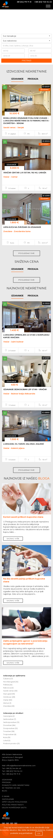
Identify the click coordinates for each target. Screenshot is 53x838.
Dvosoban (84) (9, 725)
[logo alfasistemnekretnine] (5, 4)
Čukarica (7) (8, 679)
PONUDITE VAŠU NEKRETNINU (15, 785)
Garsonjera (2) (9, 716)
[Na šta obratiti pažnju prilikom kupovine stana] (26, 563)
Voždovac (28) (9, 697)
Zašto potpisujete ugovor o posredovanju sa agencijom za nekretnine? (25, 642)
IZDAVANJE (7, 780)
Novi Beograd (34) (10, 682)
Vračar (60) (7, 700)
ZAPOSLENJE (8, 799)
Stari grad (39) (9, 694)
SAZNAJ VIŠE (13, 539)
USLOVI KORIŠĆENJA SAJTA (14, 807)
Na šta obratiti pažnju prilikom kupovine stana (24, 580)
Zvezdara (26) (8, 706)
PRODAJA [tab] (33, 79)
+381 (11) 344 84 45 (13, 768)
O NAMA (5, 796)
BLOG (4, 791)
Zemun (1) (7, 703)
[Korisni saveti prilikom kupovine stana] (26, 501)
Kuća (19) (6, 737)
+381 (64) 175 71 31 (13, 774)
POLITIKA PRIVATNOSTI (13, 805)
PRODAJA (6, 782)
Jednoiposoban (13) (11, 722)
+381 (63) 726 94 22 (43, 2)
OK (38, 833)
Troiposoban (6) (9, 734)
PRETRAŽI (26, 60)
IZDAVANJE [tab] (17, 79)
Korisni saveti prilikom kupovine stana (23, 517)
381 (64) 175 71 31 (24, 2)
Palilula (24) (7, 685)
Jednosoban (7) (9, 719)
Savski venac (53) (10, 691)
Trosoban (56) (8, 731)
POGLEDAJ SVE (27, 253)
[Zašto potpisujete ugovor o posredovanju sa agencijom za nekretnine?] (26, 625)
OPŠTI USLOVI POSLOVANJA (14, 802)
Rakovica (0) (8, 688)
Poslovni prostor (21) (11, 743)
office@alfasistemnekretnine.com (21, 765)
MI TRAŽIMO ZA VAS (11, 788)
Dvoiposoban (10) (10, 728)
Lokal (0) (6, 740)
